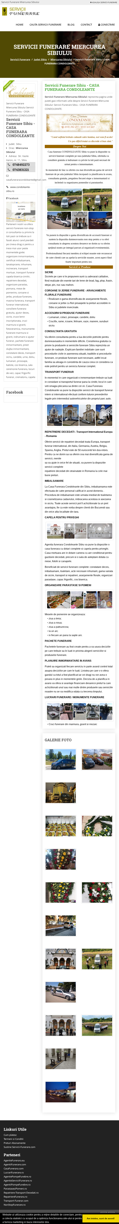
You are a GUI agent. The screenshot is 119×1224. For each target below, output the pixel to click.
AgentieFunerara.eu (14, 1160)
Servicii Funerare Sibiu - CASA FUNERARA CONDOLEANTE (72, 87)
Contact (86, 24)
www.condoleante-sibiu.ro (18, 189)
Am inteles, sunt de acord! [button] (101, 1218)
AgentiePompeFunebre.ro (17, 1176)
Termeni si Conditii (13, 1138)
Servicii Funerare (20, 59)
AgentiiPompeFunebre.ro (17, 1184)
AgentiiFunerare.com (15, 1164)
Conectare (107, 24)
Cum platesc (10, 1134)
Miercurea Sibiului (61, 59)
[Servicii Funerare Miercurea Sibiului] (20, 90)
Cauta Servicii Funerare (45, 24)
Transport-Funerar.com (16, 1200)
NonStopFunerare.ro (15, 1204)
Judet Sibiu (40, 59)
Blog (71, 24)
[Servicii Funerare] (21, 11)
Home (19, 24)
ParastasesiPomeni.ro (15, 1188)
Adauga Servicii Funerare (104, 2)
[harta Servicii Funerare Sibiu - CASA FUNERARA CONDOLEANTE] (20, 211)
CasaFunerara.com (14, 1168)
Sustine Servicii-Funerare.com (19, 1146)
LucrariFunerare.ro (14, 1172)
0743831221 (21, 170)
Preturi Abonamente (14, 1142)
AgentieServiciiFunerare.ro (18, 1180)
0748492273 (21, 164)
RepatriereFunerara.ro (15, 1196)
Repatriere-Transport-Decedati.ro (21, 1192)
